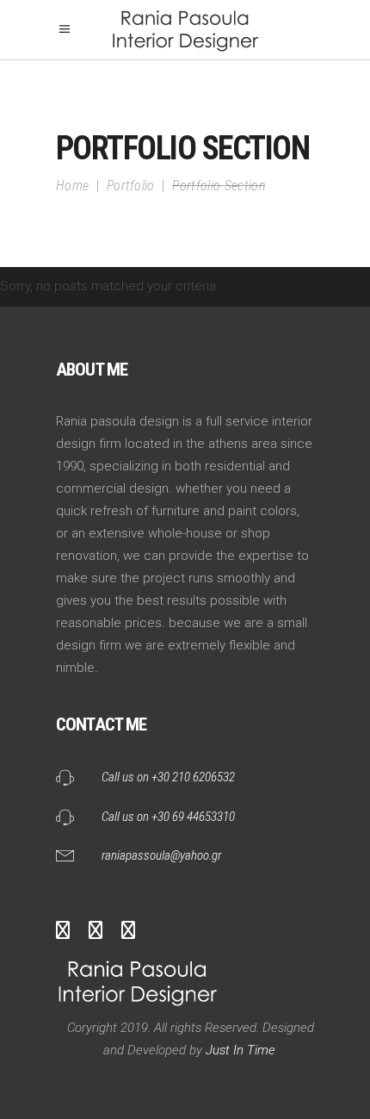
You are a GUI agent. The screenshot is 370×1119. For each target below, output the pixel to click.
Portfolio (131, 185)
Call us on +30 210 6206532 (168, 777)
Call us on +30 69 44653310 (168, 816)
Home (72, 185)
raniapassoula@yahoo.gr (161, 855)
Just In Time (238, 1050)
